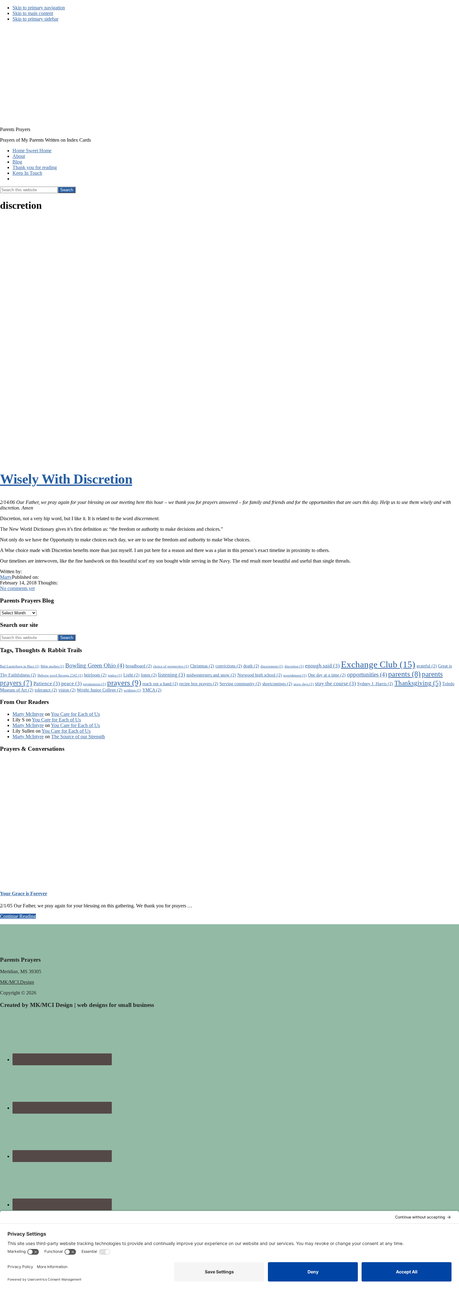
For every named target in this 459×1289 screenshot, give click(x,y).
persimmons (94, 684)
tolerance (46, 689)
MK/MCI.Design (17, 982)
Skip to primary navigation (38, 7)
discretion (294, 666)
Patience (46, 683)
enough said (322, 666)
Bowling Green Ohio (94, 665)
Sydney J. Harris (375, 683)
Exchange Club (378, 664)
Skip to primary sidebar (35, 19)
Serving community (240, 683)
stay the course (335, 683)
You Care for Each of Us (75, 714)
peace (71, 683)
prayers (124, 682)
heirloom (95, 674)
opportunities (367, 674)
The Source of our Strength (78, 736)
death (251, 665)
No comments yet (17, 588)
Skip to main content (32, 13)
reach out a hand (160, 683)
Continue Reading (18, 916)
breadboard (139, 665)
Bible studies (52, 666)
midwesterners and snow (211, 674)
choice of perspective (171, 666)
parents (404, 674)
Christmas (202, 665)
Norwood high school (259, 674)
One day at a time (327, 674)
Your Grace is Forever (23, 893)
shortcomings (277, 683)
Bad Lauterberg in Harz (19, 666)
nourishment (295, 675)
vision (67, 689)
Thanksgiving (417, 683)
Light (131, 674)
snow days (304, 684)
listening (171, 675)
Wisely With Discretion (66, 479)
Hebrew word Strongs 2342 (60, 675)
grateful (427, 665)
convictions (228, 665)
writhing (132, 690)
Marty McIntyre (28, 714)
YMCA (151, 689)
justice (115, 675)
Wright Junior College (99, 689)
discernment (271, 666)
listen (149, 674)
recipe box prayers (198, 683)
